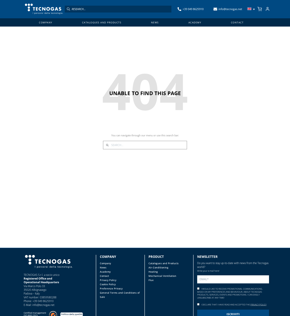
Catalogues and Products (102, 22)
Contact (237, 22)
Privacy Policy (108, 280)
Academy (194, 22)
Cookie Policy (108, 284)
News (155, 22)
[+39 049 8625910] (179, 9)
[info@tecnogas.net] (215, 9)
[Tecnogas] (49, 271)
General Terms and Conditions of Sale (120, 295)
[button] (251, 9)
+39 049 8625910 (193, 9)
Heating (153, 271)
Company (45, 22)
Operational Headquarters (41, 282)
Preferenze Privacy (111, 288)
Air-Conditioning (158, 267)
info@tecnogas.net (230, 9)
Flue (151, 280)
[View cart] (259, 9)
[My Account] (267, 9)
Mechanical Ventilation (162, 276)
